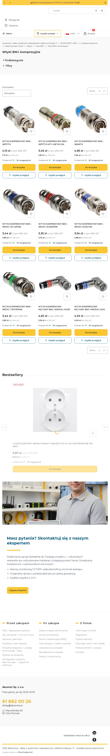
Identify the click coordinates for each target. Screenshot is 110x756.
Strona (92, 91)
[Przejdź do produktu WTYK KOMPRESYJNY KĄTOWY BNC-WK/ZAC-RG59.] (55, 284)
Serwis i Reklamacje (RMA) (52, 639)
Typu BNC (40, 46)
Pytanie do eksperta (12, 655)
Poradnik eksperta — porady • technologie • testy (17, 649)
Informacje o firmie (86, 630)
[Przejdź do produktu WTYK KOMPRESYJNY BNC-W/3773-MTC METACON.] (55, 119)
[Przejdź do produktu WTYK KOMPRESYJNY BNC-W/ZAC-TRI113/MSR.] (19, 284)
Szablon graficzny (17, 752)
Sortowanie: (8, 87)
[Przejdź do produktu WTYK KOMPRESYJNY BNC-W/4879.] (91, 119)
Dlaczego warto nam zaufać (90, 643)
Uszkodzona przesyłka (50, 648)
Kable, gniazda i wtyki (14, 46)
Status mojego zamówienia (53, 630)
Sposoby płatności (12, 639)
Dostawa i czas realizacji (14, 643)
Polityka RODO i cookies (88, 648)
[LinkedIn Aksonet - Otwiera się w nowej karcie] (94, 733)
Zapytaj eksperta (17, 590)
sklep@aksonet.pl (12, 705)
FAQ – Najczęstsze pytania (16, 630)
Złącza (29, 46)
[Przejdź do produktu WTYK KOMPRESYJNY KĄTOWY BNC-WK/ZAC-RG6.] (91, 284)
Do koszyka (19, 167)
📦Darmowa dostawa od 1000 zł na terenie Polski (55, 2)
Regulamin (81, 635)
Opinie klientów (84, 639)
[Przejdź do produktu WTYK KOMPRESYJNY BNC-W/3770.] (19, 119)
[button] (105, 2)
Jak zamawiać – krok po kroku (18, 635)
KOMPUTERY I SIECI (68, 43)
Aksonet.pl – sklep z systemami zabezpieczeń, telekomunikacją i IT (29, 43)
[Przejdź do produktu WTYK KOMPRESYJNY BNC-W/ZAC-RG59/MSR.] (55, 202)
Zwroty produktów (49, 635)
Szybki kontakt (47, 33)
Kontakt (80, 652)
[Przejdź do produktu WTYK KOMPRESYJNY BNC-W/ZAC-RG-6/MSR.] (19, 202)
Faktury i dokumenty (50, 656)
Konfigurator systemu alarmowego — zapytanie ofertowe (15, 662)
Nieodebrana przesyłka (51, 652)
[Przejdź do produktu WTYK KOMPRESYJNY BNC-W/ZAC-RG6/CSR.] (91, 202)
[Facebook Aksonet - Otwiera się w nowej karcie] (94, 740)
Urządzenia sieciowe (89, 43)
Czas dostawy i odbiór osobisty (55, 643)
